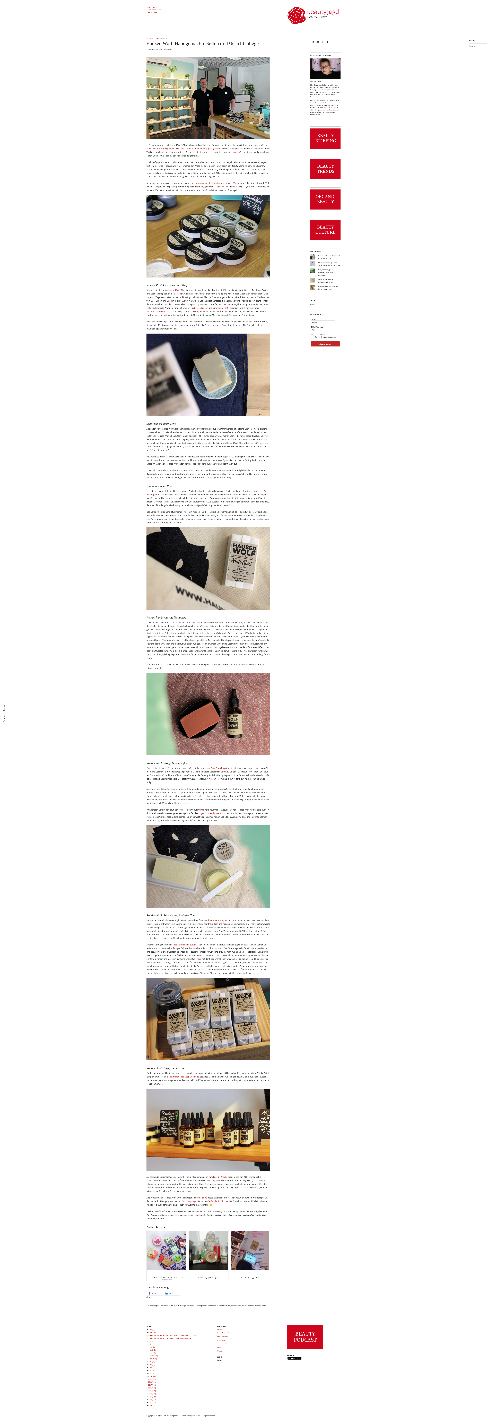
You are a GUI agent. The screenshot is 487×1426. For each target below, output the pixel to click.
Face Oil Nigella (220, 1177)
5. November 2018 (153, 49)
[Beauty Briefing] (325, 149)
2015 (152, 1391)
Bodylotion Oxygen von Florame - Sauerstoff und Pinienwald (327, 272)
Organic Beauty (151, 12)
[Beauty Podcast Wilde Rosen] (305, 1349)
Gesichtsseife (191, 1306)
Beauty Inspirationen (153, 10)
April (153, 1350)
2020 (152, 1376)
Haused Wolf (237, 152)
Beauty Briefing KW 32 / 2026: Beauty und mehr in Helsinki (170, 1338)
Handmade (212, 1306)
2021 (151, 1373)
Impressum (220, 1329)
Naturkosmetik (248, 1306)
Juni (152, 1344)
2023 (151, 1367)
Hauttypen (230, 1306)
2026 (151, 1329)
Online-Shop (201, 1197)
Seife (264, 1306)
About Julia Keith (223, 1336)
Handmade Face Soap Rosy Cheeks (216, 768)
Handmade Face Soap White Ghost (220, 920)
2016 (152, 1388)
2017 (152, 1385)
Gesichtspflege (189, 1201)
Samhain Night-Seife (222, 308)
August (153, 1332)
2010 (151, 1405)
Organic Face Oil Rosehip (210, 813)
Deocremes (210, 325)
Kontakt (472, 40)
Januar (153, 1359)
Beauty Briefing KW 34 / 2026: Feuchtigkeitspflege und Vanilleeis (172, 1335)
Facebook (327, 43)
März (153, 1353)
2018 (152, 1382)
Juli (152, 1341)
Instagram (313, 43)
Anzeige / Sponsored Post (157, 38)
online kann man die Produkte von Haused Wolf (214, 183)
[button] (155, 1293)
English (219, 1347)
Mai (152, 1347)
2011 (152, 1402)
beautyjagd (168, 49)
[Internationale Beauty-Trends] (325, 179)
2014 (152, 1394)
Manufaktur (238, 1306)
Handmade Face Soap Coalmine (184, 1076)
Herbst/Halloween (199, 308)
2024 (151, 1364)
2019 (152, 1379)
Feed (322, 43)
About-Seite (332, 110)
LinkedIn (317, 43)
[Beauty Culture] (325, 240)
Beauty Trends (151, 7)
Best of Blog (221, 1340)
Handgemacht (202, 1306)
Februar (154, 1356)
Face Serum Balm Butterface (186, 944)
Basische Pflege (152, 1306)
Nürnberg (258, 1306)
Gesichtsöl (171, 1306)
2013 (152, 1396)
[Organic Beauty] (325, 209)
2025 (151, 1361)
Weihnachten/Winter (156, 311)
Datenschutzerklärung (324, 337)
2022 (151, 1370)
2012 (152, 1399)
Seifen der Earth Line (218, 1201)
